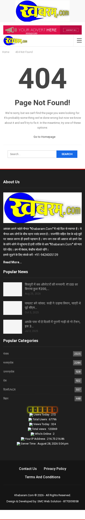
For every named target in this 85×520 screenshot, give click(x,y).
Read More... (12, 262)
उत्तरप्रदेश (8, 371)
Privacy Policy (55, 469)
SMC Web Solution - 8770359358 (57, 501)
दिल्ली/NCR (9, 389)
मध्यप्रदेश (8, 362)
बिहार (5, 398)
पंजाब (5, 353)
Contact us (28, 469)
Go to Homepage (44, 136)
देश (5, 380)
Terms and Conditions (42, 477)
